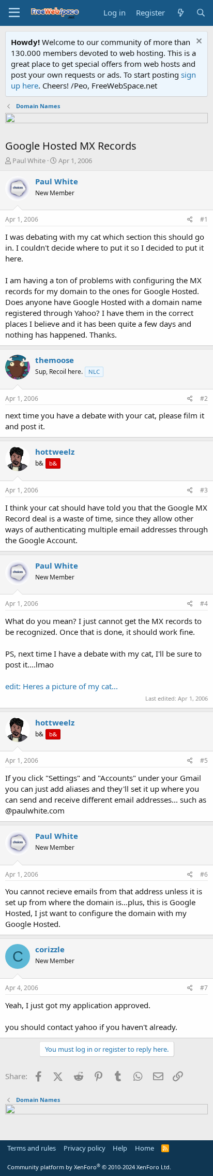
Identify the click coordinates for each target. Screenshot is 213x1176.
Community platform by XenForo (89, 1167)
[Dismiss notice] (197, 42)
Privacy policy (84, 1148)
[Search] (201, 12)
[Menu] (14, 13)
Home (144, 1148)
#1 (204, 219)
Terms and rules (31, 1148)
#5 (204, 760)
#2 (204, 398)
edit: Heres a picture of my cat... (61, 686)
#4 (204, 603)
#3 (204, 490)
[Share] (190, 220)
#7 (204, 987)
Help (120, 1148)
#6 (204, 874)
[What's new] (180, 12)
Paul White (28, 160)
